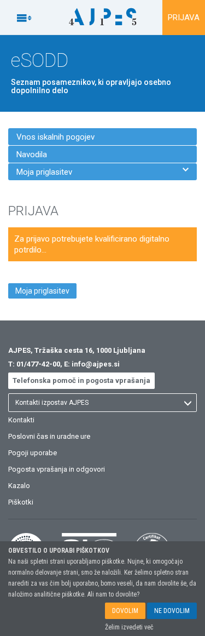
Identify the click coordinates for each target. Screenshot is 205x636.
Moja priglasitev (102, 172)
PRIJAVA (184, 17)
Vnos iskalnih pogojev (55, 137)
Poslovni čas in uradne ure (49, 436)
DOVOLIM (125, 611)
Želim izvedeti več (129, 627)
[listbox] (102, 402)
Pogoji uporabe (32, 453)
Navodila (31, 154)
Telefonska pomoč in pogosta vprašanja (81, 380)
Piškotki (20, 502)
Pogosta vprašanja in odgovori (56, 469)
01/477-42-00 (38, 364)
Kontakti (21, 420)
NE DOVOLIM (172, 611)
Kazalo (19, 486)
